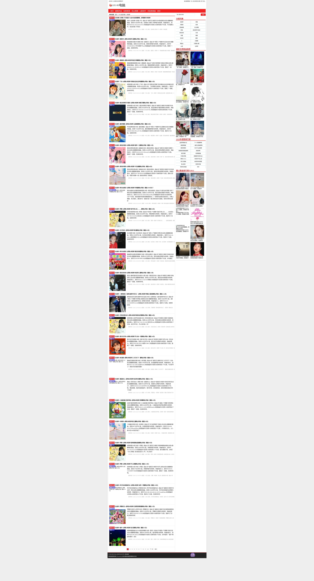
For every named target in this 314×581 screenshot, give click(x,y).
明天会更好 (154, 203)
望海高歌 (183, 27)
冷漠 (198, 32)
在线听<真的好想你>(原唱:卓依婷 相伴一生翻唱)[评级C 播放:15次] (134, 145)
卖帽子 (164, 114)
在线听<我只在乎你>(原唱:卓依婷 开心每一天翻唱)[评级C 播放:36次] (135, 336)
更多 (159, 11)
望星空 (152, 50)
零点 (160, 241)
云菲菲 (198, 46)
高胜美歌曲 (183, 145)
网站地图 (127, 554)
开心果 (159, 475)
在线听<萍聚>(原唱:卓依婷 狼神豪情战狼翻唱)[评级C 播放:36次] (133, 442)
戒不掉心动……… (161, 220)
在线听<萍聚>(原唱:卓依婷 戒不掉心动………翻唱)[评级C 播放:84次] (135, 209)
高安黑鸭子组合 (198, 30)
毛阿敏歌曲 (198, 153)
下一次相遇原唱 (198, 142)
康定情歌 (153, 135)
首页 (112, 11)
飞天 (152, 93)
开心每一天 (162, 348)
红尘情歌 (198, 27)
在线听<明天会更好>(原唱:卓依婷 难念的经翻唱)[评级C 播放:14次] (134, 251)
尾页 (156, 549)
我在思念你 (153, 284)
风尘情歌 (135, 11)
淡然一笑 (166, 496)
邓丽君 (183, 24)
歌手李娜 (183, 153)
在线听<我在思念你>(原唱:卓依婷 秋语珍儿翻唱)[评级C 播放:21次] (134, 272)
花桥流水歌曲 (183, 166)
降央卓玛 (183, 32)
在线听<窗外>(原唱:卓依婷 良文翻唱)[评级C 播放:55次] (131, 527)
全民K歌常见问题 (196, 1)
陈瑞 (183, 30)
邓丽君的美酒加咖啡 (183, 150)
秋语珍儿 (162, 284)
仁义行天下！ (161, 369)
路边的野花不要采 (155, 114)
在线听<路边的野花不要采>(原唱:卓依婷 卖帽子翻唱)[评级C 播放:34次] (135, 102)
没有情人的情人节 (155, 29)
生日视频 (164, 241)
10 (147, 549)
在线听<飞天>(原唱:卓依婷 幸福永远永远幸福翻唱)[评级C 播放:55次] (135, 81)
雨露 (198, 35)
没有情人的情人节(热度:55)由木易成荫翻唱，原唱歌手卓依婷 (132, 17)
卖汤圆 (152, 369)
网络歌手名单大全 (198, 156)
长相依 (152, 433)
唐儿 (159, 433)
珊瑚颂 (152, 71)
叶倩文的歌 (183, 156)
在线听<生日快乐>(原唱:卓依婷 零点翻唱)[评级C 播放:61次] (132, 230)
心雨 (183, 46)
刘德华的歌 (198, 164)
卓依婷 (160, 29)
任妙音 (183, 38)
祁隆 (198, 22)
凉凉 (198, 166)
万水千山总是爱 (198, 148)
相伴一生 (162, 156)
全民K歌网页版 (125, 556)
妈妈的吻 (198, 150)
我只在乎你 (153, 348)
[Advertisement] (49, 569)
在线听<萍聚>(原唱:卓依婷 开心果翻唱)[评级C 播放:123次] (132, 464)
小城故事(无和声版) (155, 411)
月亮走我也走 (154, 326)
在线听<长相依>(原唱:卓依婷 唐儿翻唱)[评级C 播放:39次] (131, 421)
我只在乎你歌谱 (169, 348)
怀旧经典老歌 (166, 135)
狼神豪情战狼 (160, 454)
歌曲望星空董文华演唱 (165, 50)
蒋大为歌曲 (183, 161)
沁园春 (160, 135)
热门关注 (203, 1)
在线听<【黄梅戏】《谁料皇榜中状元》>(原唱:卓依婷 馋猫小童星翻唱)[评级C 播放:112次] (140, 294)
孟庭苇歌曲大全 (183, 142)
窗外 (152, 539)
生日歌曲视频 (170, 241)
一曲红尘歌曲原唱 (198, 145)
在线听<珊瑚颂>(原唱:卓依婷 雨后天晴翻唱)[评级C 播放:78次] (133, 60)
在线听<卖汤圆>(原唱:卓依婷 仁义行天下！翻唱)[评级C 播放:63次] (134, 357)
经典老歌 (126, 11)
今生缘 (161, 178)
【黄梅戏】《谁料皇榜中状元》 (157, 307)
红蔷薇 (198, 40)
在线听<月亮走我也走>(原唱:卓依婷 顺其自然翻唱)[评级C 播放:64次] (135, 315)
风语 (198, 24)
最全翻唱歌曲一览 (188, 1)
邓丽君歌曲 (152, 11)
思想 (165, 411)
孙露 (183, 35)
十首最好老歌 (164, 433)
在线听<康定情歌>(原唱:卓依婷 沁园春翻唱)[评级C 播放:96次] (133, 124)
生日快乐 (153, 241)
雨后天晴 (160, 71)
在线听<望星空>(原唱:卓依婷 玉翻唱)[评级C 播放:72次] (131, 39)
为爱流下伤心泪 (198, 158)
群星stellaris (183, 158)
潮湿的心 (153, 392)
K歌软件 (143, 11)
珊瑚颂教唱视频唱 (167, 71)
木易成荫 (165, 29)
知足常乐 (162, 392)
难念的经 (162, 261)
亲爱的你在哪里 (198, 161)
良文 (158, 539)
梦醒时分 (153, 518)
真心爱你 (183, 164)
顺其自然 (163, 326)
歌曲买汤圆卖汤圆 (169, 369)
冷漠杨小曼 (198, 43)
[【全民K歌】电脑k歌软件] (116, 6)
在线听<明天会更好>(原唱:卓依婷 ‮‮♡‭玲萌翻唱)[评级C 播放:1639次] (134, 187)
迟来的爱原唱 (169, 220)
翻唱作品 (118, 11)
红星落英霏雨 (162, 518)
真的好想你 (153, 156)
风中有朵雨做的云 (155, 496)
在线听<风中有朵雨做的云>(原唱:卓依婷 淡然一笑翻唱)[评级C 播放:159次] (136, 485)
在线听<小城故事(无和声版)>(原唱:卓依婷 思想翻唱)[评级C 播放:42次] (135, 400)
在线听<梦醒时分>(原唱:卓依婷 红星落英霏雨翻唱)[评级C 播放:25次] (135, 506)
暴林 (198, 38)
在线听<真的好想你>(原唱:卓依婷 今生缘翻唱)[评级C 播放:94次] (133, 166)
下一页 (151, 549)
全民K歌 (110, 1)
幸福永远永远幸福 (161, 93)
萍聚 (152, 220)
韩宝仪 (183, 43)
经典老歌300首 (169, 93)
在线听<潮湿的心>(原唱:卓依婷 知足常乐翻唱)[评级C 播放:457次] (134, 379)
